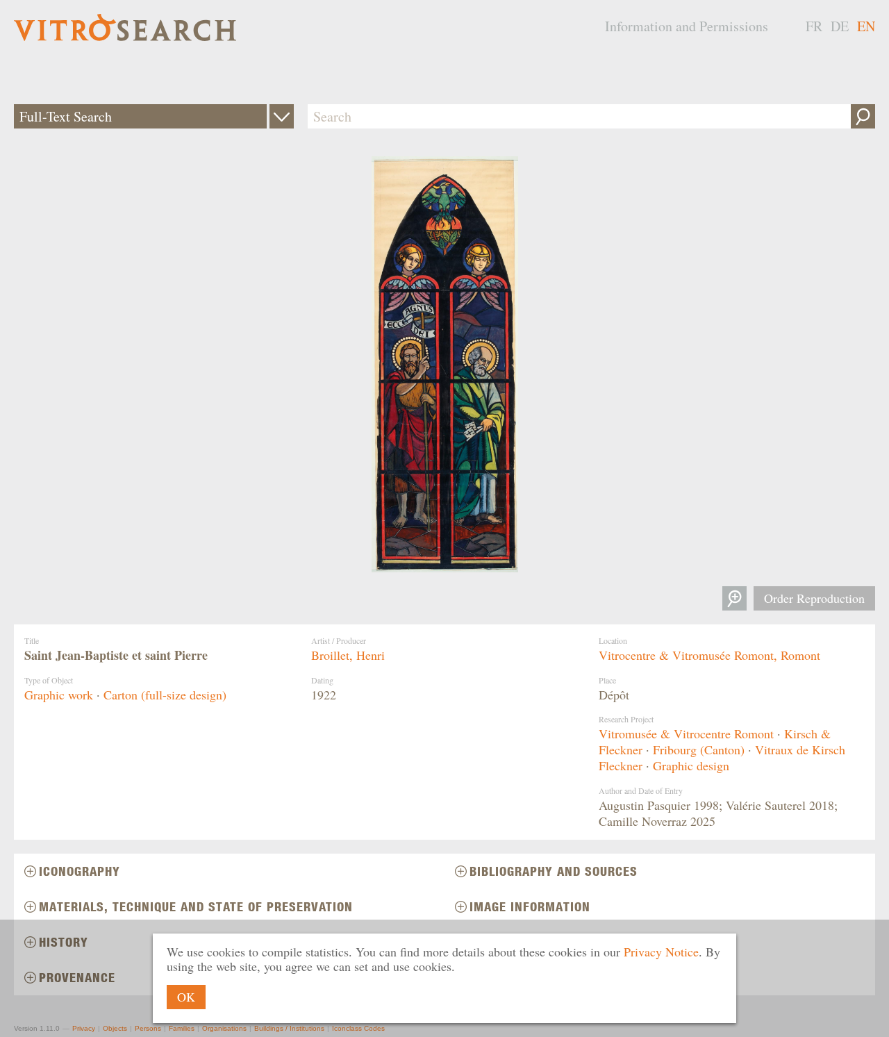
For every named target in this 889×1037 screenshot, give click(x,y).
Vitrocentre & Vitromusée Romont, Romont (709, 655)
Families (181, 1028)
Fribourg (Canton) (699, 749)
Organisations (224, 1028)
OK (186, 996)
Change (281, 116)
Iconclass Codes (358, 1028)
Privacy (83, 1028)
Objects (115, 1028)
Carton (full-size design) (164, 694)
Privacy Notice (661, 951)
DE (840, 26)
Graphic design (691, 765)
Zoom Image (734, 598)
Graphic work (58, 694)
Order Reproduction (814, 598)
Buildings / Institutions (289, 1028)
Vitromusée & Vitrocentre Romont (686, 733)
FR (814, 26)
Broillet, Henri (348, 655)
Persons (148, 1028)
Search (863, 116)
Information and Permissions (686, 26)
